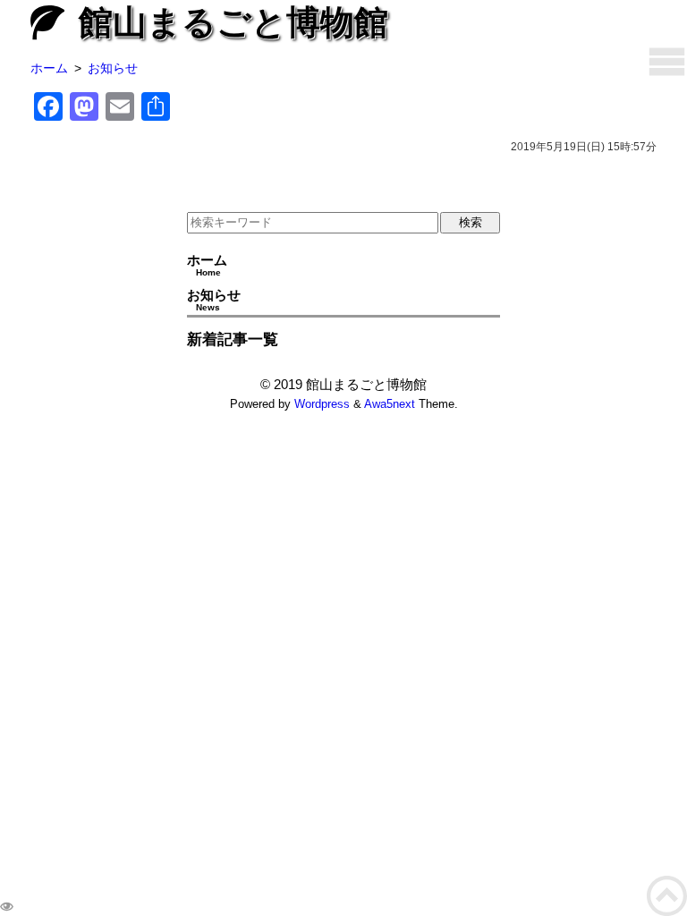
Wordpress (322, 404)
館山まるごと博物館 (233, 22)
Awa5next (389, 404)
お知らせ (214, 299)
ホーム (207, 264)
